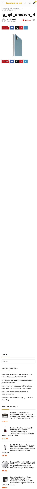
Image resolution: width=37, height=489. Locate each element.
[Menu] (2, 3)
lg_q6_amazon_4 (14, 9)
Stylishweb (11, 19)
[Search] (25, 3)
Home (4, 9)
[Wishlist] (30, 3)
